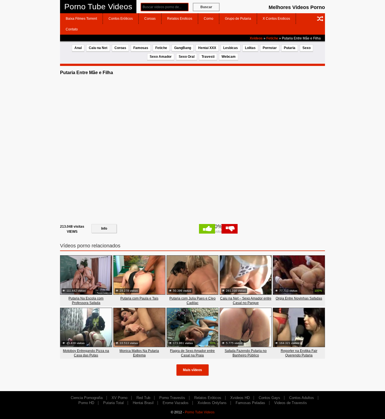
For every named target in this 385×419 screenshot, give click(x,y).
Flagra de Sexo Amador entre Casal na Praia (192, 353)
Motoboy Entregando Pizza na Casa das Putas (86, 353)
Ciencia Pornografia (87, 398)
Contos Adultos (301, 398)
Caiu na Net (98, 48)
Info (104, 228)
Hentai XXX (207, 48)
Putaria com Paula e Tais (139, 298)
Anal (78, 48)
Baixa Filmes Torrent (81, 19)
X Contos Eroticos (276, 19)
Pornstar (270, 48)
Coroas (150, 19)
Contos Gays (269, 398)
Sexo (306, 48)
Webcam (229, 57)
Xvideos (256, 38)
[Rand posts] (320, 18)
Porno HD (86, 403)
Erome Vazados (176, 403)
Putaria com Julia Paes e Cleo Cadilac (192, 300)
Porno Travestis (172, 398)
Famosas (140, 48)
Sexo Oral (186, 57)
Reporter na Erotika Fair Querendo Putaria (299, 353)
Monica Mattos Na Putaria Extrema (139, 353)
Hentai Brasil (143, 403)
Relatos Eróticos (207, 398)
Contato (72, 29)
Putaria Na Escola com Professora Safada (85, 300)
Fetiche (272, 38)
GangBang (182, 48)
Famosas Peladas (250, 403)
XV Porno (119, 398)
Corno (208, 19)
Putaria (289, 48)
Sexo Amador (161, 57)
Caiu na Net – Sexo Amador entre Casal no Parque (245, 300)
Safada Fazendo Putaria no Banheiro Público (246, 353)
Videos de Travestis (290, 403)
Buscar (206, 7)
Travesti (208, 57)
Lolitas (250, 48)
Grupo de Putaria (238, 19)
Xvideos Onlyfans (212, 403)
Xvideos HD (240, 398)
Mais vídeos (192, 370)
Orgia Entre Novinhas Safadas (299, 298)
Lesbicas (230, 48)
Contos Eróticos (121, 19)
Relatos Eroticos (179, 19)
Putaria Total (113, 403)
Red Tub (143, 398)
